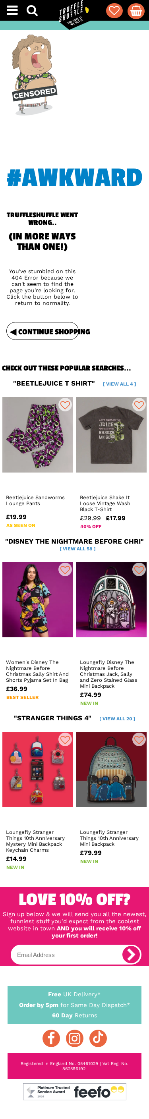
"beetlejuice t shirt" (74, 383)
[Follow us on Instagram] (74, 1038)
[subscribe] (131, 954)
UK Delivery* (74, 994)
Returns (74, 1015)
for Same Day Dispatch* (74, 1005)
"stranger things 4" (74, 718)
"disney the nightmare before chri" (74, 544)
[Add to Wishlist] (65, 404)
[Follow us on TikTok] (98, 1038)
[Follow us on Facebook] (51, 1038)
